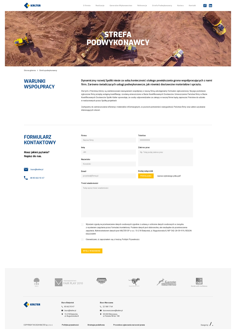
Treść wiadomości (89, 183)
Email (83, 171)
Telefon (142, 135)
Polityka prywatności (70, 325)
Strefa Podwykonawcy (162, 5)
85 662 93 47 (69, 307)
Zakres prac (144, 147)
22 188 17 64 (108, 307)
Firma (84, 135)
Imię (83, 147)
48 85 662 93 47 (37, 178)
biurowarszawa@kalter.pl (113, 311)
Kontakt (192, 5)
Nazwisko (85, 159)
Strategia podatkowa (96, 325)
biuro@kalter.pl (37, 169)
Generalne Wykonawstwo (121, 5)
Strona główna (30, 70)
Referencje (142, 5)
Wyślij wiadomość (92, 251)
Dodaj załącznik (145, 171)
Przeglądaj (146, 176)
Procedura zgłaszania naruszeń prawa (129, 325)
